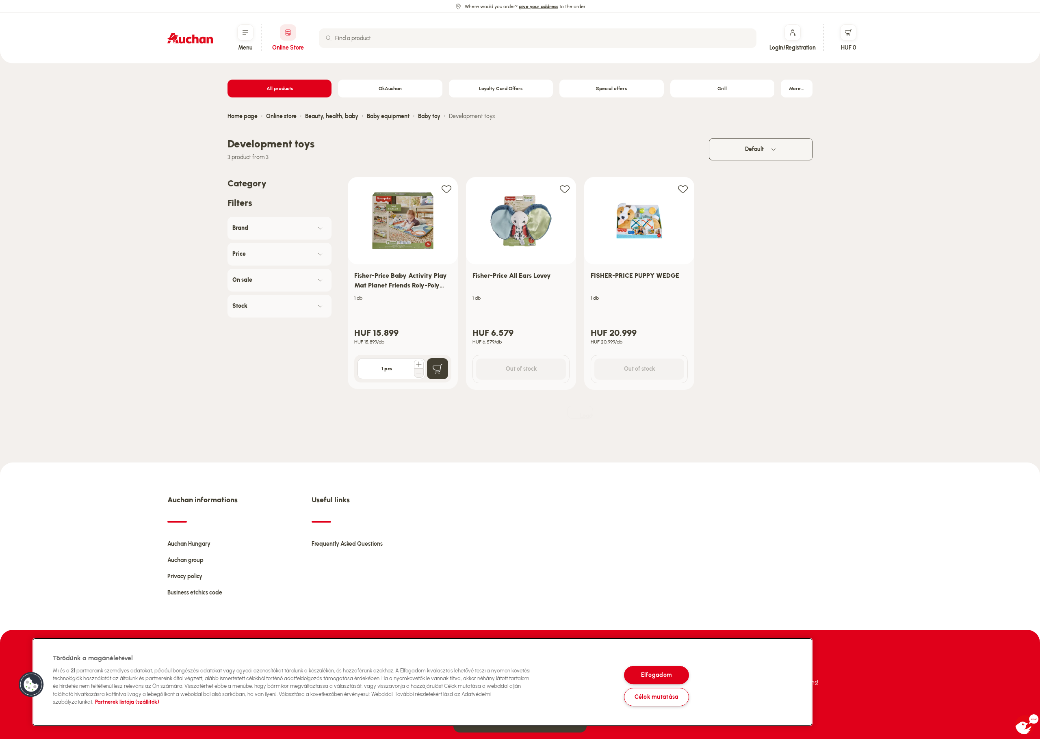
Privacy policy (184, 576)
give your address (538, 6)
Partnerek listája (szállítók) (127, 702)
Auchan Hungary (188, 543)
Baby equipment (388, 116)
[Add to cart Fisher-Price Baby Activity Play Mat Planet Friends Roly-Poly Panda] (437, 368)
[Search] (328, 38)
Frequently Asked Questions (347, 543)
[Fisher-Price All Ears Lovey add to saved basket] (565, 189)
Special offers (611, 88)
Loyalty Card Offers (500, 88)
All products (279, 88)
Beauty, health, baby (331, 116)
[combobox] (537, 38)
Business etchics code (194, 592)
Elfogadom (656, 674)
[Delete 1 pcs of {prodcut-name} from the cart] (419, 373)
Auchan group (185, 560)
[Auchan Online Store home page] (190, 38)
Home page (243, 116)
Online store (281, 116)
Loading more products (586, 416)
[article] (403, 283)
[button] (31, 685)
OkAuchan (390, 88)
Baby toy (429, 116)
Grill (722, 88)
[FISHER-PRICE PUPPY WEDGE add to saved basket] (683, 189)
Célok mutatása (656, 696)
